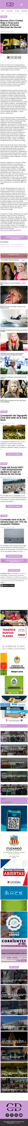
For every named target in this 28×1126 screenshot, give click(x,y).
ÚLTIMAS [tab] (4, 726)
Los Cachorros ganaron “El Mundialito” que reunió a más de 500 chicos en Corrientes (13, 750)
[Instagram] (16, 1115)
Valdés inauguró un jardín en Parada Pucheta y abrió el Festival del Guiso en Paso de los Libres (13, 1042)
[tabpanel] (14, 762)
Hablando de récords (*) (8, 1090)
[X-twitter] (12, 1115)
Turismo (4, 16)
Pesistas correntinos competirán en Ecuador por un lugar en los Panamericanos (12, 790)
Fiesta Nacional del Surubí (9, 246)
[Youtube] (21, 1115)
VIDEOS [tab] (3, 799)
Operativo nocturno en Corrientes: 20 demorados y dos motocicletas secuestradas (12, 1058)
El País (17, 11)
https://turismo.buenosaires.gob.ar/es (10, 230)
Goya (22, 246)
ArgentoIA (18, 1123)
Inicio (2, 11)
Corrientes (9, 11)
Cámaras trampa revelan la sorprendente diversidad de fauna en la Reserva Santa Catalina (14, 776)
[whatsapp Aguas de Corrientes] (14, 831)
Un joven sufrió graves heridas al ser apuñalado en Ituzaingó (12, 763)
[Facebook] (7, 1115)
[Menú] (21, 4)
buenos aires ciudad (7, 244)
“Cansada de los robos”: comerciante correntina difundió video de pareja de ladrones (13, 737)
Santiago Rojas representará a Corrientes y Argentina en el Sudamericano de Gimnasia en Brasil (14, 996)
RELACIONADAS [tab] (6, 802)
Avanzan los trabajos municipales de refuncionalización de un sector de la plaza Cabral (12, 1011)
